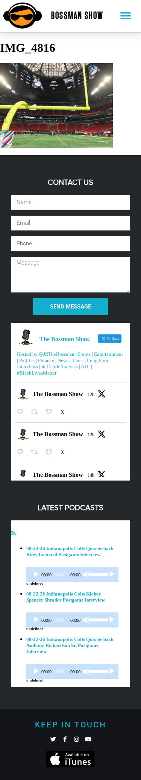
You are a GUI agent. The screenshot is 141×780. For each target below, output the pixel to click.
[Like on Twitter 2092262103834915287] (51, 452)
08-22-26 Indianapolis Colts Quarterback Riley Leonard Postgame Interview (70, 551)
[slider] (97, 573)
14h (91, 475)
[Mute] (86, 574)
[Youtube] (88, 739)
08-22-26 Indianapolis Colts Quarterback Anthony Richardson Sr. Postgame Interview (70, 645)
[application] (72, 574)
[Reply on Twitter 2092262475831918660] (22, 412)
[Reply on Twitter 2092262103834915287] (22, 452)
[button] (125, 16)
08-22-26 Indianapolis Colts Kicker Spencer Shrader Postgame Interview (65, 597)
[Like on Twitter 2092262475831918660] (51, 412)
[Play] (36, 574)
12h (91, 394)
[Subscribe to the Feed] (13, 533)
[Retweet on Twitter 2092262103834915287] (36, 452)
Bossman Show (77, 16)
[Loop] (111, 574)
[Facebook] (65, 739)
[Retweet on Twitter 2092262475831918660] (36, 412)
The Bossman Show (58, 394)
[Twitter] (53, 739)
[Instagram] (76, 739)
